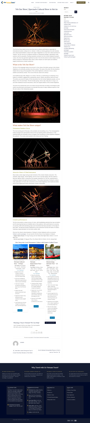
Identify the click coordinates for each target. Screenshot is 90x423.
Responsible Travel (51, 399)
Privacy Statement (71, 397)
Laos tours (66, 33)
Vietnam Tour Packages (41, 2)
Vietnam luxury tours (69, 55)
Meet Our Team (51, 394)
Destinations (52, 2)
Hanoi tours (67, 41)
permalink (47, 337)
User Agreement (70, 394)
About (71, 2)
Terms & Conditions (71, 399)
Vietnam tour (67, 46)
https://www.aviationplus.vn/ (71, 22)
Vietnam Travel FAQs (71, 390)
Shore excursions (68, 36)
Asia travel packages (69, 29)
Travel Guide (36, 7)
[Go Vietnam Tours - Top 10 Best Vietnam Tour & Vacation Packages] (8, 2)
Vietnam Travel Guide (62, 2)
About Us (49, 390)
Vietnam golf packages (69, 57)
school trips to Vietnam (69, 45)
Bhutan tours (67, 39)
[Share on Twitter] (34, 333)
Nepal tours (67, 38)
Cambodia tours (68, 31)
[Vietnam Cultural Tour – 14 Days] (20, 251)
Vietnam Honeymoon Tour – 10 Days (36, 263)
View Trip (20, 310)
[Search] (88, 2)
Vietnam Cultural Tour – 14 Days (19, 262)
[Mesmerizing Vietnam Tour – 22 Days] (52, 251)
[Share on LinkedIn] (41, 333)
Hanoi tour (66, 21)
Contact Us (50, 392)
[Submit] (76, 12)
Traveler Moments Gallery (53, 397)
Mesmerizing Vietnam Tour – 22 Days (52, 263)
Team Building (67, 43)
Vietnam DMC (67, 24)
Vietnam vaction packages (19, 234)
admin (42, 13)
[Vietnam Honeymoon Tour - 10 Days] (36, 251)
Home (32, 2)
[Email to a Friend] (36, 333)
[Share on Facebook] (32, 333)
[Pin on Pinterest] (39, 333)
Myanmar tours (67, 34)
